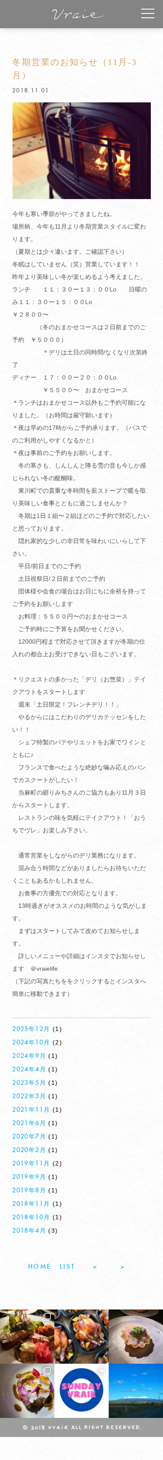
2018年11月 (31, 1204)
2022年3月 (29, 1096)
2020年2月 (29, 1150)
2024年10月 (31, 1042)
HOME (40, 1267)
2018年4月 (29, 1231)
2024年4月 (29, 1069)
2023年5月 (29, 1083)
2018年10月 (31, 1217)
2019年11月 (31, 1163)
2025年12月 (31, 1029)
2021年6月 (29, 1123)
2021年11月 (31, 1109)
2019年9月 (29, 1177)
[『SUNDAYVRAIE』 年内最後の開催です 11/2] (81, 1391)
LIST (68, 1267)
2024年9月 (29, 1056)
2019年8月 (29, 1190)
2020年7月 (29, 1136)
